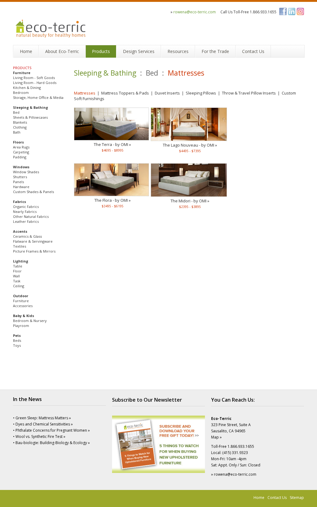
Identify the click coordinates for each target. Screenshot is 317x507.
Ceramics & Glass (27, 236)
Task (16, 281)
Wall (16, 276)
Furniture (21, 72)
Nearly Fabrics (25, 211)
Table (17, 266)
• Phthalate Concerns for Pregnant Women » (51, 430)
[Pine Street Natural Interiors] (51, 24)
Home (259, 497)
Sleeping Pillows (201, 93)
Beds (17, 340)
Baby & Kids (23, 315)
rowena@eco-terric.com (194, 12)
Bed (16, 112)
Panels (18, 181)
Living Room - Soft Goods (34, 77)
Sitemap (297, 497)
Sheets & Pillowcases (30, 117)
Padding (19, 157)
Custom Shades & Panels (33, 191)
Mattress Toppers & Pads (125, 93)
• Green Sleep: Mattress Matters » (42, 418)
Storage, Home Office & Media (38, 97)
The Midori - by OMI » (190, 201)
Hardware (21, 186)
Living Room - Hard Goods (34, 82)
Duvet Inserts (167, 93)
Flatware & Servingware (33, 241)
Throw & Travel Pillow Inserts (249, 93)
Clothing (20, 127)
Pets (17, 335)
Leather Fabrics (26, 221)
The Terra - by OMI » (112, 144)
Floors (18, 142)
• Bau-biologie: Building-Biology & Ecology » (51, 442)
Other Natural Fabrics (31, 216)
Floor (17, 271)
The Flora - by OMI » (112, 200)
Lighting (20, 261)
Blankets (20, 122)
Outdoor (20, 295)
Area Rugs (21, 147)
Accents (20, 231)
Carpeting (21, 152)
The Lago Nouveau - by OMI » (190, 145)
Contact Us (277, 497)
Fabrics (19, 201)
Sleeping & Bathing (30, 107)
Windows (21, 167)
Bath (16, 132)
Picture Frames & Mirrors (34, 251)
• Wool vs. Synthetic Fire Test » (39, 436)
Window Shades (26, 172)
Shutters (20, 176)
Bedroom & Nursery (30, 320)
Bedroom (21, 92)
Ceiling (18, 286)
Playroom (21, 325)
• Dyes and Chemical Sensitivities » (43, 424)
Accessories (23, 305)
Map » (216, 437)
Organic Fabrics (26, 206)
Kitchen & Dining (27, 87)
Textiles (19, 246)
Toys (17, 345)
